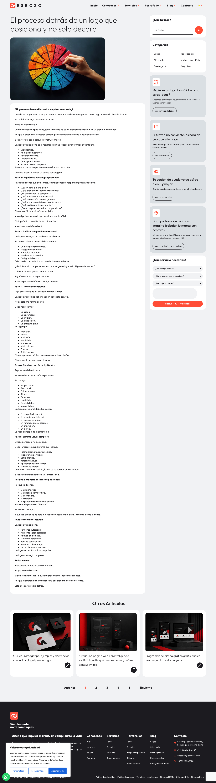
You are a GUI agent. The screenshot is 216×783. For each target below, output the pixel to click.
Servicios (130, 5)
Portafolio (152, 5)
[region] (38, 760)
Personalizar (18, 770)
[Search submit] (199, 30)
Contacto (187, 5)
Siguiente (146, 687)
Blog (170, 5)
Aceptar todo (57, 770)
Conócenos (109, 5)
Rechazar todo (38, 770)
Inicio (94, 5)
